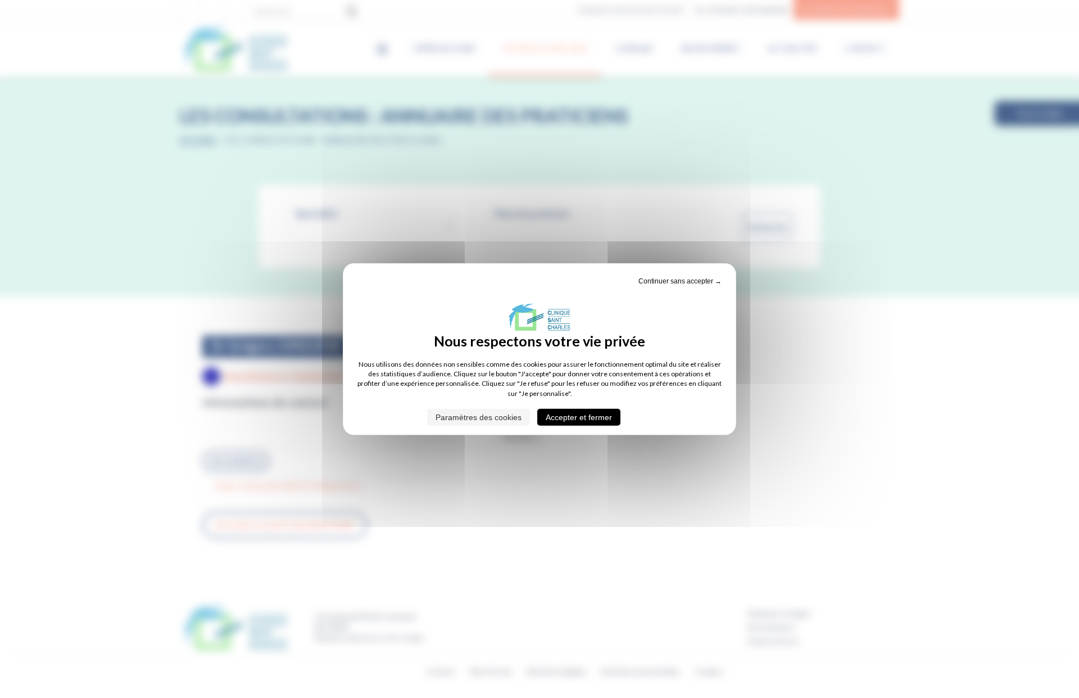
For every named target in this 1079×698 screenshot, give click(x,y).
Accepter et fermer (579, 417)
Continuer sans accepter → (680, 281)
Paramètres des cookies (479, 417)
